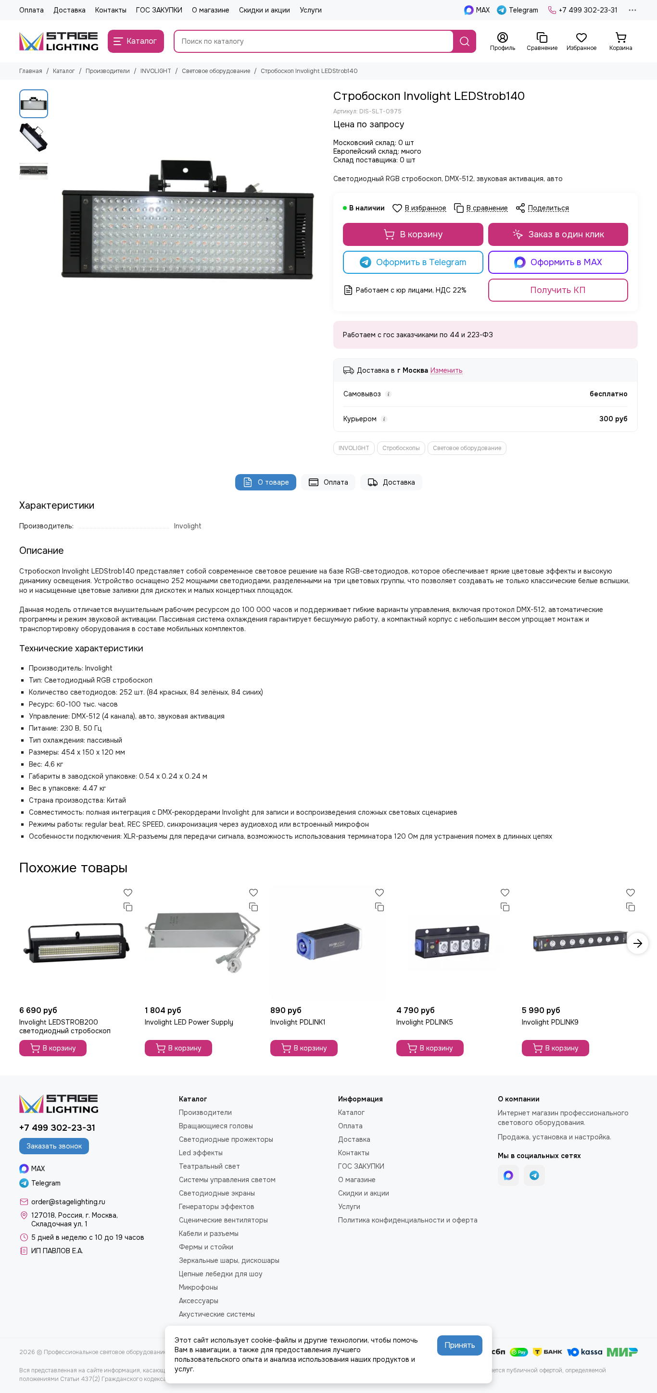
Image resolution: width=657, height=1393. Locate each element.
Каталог (64, 71)
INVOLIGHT (155, 71)
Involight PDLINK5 (424, 1022)
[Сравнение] (128, 907)
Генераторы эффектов (216, 1206)
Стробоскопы (401, 448)
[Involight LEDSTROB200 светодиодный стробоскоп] (77, 943)
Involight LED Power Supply (189, 1022)
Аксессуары (198, 1300)
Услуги (311, 10)
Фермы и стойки (206, 1247)
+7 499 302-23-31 (588, 10)
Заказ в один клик (566, 234)
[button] (57, 224)
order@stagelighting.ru (68, 1201)
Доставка (69, 10)
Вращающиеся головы (216, 1126)
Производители (108, 71)
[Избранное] (128, 892)
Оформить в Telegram (421, 262)
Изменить (446, 370)
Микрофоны (198, 1287)
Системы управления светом (227, 1179)
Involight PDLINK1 (298, 1022)
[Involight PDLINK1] (328, 943)
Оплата (31, 10)
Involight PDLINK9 (550, 1022)
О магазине (210, 10)
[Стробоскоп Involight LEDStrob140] (188, 224)
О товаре (273, 482)
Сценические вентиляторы (223, 1220)
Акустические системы (217, 1314)
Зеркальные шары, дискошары (229, 1260)
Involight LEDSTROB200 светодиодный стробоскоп (65, 1026)
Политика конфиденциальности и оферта (408, 1220)
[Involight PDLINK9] (580, 943)
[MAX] (508, 1175)
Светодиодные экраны (217, 1193)
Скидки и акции (264, 10)
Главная (30, 71)
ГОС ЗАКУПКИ (159, 10)
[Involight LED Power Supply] (203, 943)
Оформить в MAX (566, 262)
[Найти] (464, 41)
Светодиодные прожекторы (226, 1139)
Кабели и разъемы (209, 1233)
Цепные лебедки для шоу (221, 1274)
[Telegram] (534, 1175)
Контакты (110, 10)
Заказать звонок (54, 1146)
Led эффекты (201, 1153)
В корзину (421, 234)
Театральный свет (209, 1166)
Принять (459, 1345)
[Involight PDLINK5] (454, 943)
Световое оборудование (216, 71)
